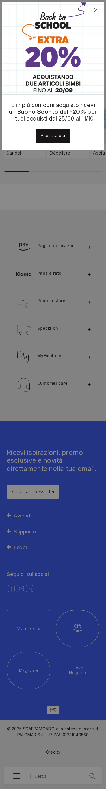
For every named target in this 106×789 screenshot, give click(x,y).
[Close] (96, 10)
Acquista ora (53, 135)
